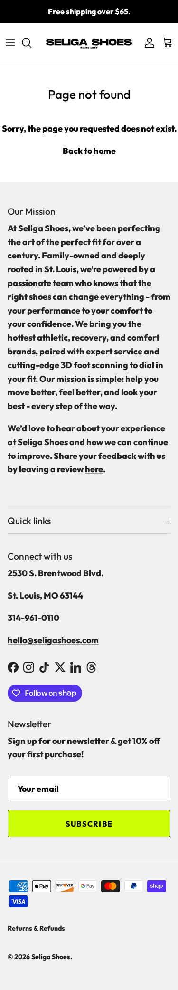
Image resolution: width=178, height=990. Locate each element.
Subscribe (89, 823)
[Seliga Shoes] (89, 43)
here (94, 469)
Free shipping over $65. (89, 11)
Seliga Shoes (50, 956)
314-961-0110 (33, 617)
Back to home (89, 150)
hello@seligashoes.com (53, 640)
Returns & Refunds (36, 928)
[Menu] (10, 42)
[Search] (31, 42)
